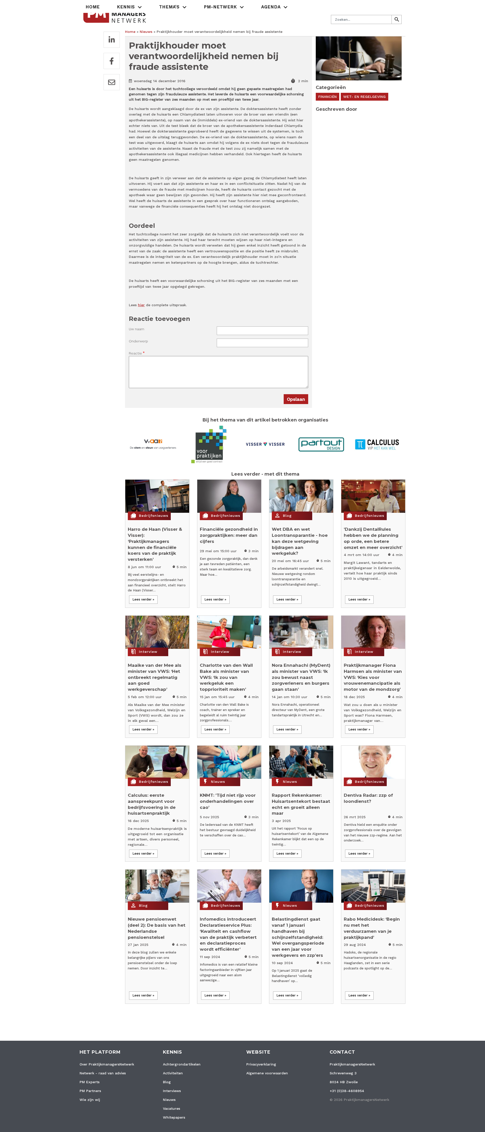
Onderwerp (138, 341)
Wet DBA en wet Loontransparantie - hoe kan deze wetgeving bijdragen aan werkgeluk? (300, 541)
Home (93, 6)
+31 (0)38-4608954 (347, 1091)
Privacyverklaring (261, 1064)
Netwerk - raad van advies (103, 1073)
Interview (148, 652)
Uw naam (136, 329)
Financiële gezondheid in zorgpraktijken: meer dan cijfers (229, 535)
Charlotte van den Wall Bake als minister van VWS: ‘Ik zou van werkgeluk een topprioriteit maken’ (226, 677)
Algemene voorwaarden (267, 1073)
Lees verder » (143, 599)
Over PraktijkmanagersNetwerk (107, 1064)
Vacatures (171, 1108)
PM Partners (90, 1091)
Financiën (327, 97)
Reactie (135, 353)
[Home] (115, 14)
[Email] (112, 82)
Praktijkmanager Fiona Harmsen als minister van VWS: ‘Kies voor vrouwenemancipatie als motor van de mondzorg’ (373, 677)
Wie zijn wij (90, 1100)
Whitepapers (174, 1117)
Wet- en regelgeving (364, 97)
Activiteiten (173, 1073)
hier (141, 305)
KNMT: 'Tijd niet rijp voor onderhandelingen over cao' (228, 801)
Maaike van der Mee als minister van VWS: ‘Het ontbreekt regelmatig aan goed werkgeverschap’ (154, 677)
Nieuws (146, 32)
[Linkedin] (112, 40)
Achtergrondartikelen (182, 1064)
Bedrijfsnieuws (153, 516)
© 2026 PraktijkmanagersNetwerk (359, 1100)
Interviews (172, 1091)
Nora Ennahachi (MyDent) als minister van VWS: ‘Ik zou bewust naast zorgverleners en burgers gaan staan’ (301, 677)
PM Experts (90, 1082)
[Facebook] (112, 61)
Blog (287, 516)
